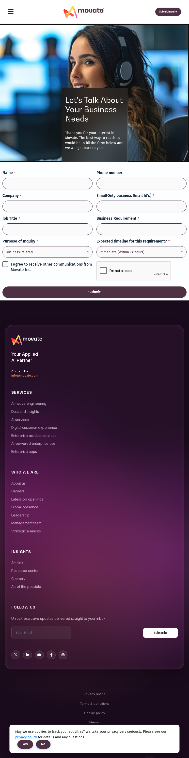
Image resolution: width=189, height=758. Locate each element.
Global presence (24, 507)
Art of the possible (26, 586)
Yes (25, 744)
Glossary (18, 579)
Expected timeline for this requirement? (133, 241)
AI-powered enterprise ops (33, 443)
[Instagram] (63, 654)
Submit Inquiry (168, 11)
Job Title (11, 218)
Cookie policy (94, 713)
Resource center (25, 570)
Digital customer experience (34, 427)
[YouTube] (39, 654)
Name (9, 172)
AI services (20, 420)
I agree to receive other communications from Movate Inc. (51, 267)
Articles (17, 563)
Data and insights (25, 411)
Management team (26, 523)
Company (11, 195)
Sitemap (94, 722)
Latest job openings (27, 499)
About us (18, 483)
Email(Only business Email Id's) (125, 195)
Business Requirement (117, 218)
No (43, 744)
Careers (17, 491)
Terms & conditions (95, 703)
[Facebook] (51, 654)
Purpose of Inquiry (20, 241)
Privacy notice (95, 694)
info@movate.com (24, 375)
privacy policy (26, 737)
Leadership (20, 515)
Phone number (109, 172)
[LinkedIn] (27, 654)
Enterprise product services (33, 435)
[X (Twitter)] (15, 654)
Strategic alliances (26, 531)
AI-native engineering (28, 403)
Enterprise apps (24, 451)
